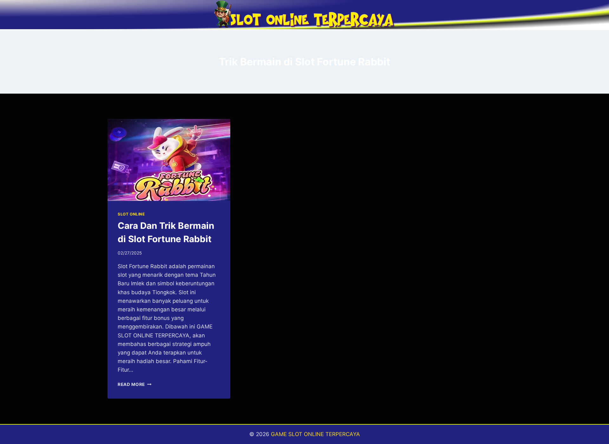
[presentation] (169, 160)
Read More (135, 384)
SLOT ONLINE (131, 214)
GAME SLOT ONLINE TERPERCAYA (315, 434)
